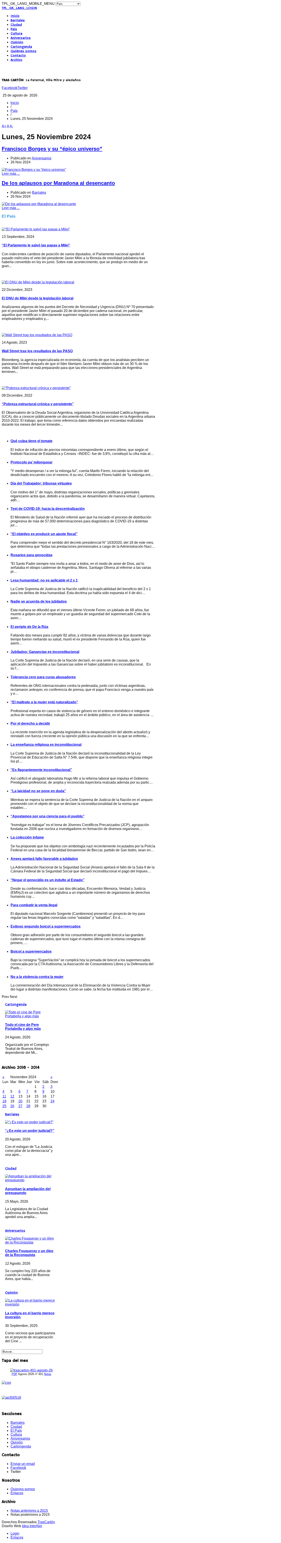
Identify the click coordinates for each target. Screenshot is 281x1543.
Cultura (16, 33)
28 (28, 1106)
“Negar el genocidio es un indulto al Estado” (48, 880)
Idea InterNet (32, 1526)
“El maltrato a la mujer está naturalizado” (44, 702)
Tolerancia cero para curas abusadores (43, 677)
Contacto (18, 55)
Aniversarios (21, 38)
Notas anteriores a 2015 (29, 1510)
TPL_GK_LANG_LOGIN (19, 8)
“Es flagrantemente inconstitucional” (41, 770)
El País (16, 1430)
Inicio (15, 16)
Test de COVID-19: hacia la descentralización (48, 509)
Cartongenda (21, 47)
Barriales (18, 20)
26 (12, 1106)
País (14, 29)
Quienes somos (23, 1489)
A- (11, 126)
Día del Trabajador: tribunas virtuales (41, 483)
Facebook (9, 88)
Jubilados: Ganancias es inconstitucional (45, 652)
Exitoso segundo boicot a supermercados (46, 926)
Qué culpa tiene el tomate (31, 441)
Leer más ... (11, 173)
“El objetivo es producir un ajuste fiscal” (44, 534)
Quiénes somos (23, 51)
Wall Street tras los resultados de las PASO (37, 351)
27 (20, 1106)
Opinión (17, 42)
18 (4, 1101)
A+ (4, 126)
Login (15, 1533)
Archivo (16, 60)
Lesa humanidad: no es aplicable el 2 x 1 (44, 580)
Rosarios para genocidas (31, 555)
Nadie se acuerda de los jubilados (39, 601)
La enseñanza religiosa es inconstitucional (46, 744)
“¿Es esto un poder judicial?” (29, 1131)
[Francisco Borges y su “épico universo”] (34, 169)
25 (4, 1106)
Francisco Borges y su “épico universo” (52, 149)
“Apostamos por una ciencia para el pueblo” (48, 816)
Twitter (22, 88)
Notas (47, 1374)
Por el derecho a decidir (30, 723)
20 (20, 1101)
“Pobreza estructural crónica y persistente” (38, 404)
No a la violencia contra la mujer (37, 977)
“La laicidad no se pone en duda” (38, 791)
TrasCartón (46, 1522)
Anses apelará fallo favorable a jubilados (44, 859)
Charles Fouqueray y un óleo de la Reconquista (29, 1253)
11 (4, 1096)
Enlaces (17, 1493)
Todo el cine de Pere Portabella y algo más (23, 1026)
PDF (14, 1374)
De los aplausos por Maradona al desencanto (58, 183)
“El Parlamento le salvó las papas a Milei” (36, 245)
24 (52, 1101)
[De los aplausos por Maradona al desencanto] (39, 204)
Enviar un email (23, 1464)
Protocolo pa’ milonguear (31, 462)
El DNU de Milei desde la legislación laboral (37, 298)
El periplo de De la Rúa (29, 627)
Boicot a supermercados (31, 951)
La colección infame (27, 837)
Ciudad (16, 25)
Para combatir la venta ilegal (34, 905)
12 (12, 1096)
